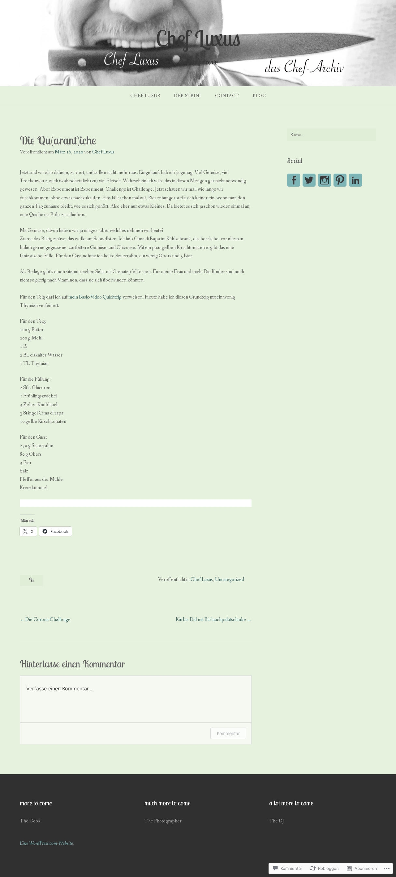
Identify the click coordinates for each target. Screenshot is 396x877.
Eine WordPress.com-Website (46, 843)
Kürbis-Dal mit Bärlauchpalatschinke (211, 619)
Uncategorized (229, 579)
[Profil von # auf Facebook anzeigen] (293, 180)
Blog (259, 96)
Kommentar (228, 733)
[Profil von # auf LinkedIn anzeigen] (355, 180)
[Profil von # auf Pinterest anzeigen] (340, 180)
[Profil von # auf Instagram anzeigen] (324, 180)
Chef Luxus (198, 38)
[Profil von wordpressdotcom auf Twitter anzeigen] (309, 180)
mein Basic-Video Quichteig (95, 297)
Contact (227, 96)
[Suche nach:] (331, 134)
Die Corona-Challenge (48, 619)
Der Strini (187, 96)
